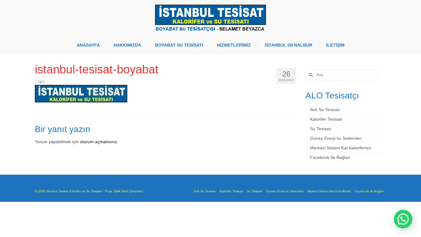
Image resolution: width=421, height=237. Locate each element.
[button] (403, 219)
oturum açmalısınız (98, 141)
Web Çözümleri (132, 191)
